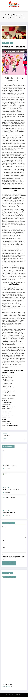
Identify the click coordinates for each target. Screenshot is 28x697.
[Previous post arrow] (24, 435)
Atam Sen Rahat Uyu (7, 411)
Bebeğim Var (8, 684)
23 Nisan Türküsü (6, 417)
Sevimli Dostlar (9, 577)
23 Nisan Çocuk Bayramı (8, 415)
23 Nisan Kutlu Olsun (7, 408)
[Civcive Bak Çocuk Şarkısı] (14, 456)
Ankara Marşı (6, 413)
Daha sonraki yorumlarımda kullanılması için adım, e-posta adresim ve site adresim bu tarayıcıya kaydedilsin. (13, 558)
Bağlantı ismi (5, 540)
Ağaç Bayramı (6, 440)
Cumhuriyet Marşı (6, 404)
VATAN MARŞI (6, 435)
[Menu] (13, 7)
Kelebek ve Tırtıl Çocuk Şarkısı (11, 489)
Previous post (5, 433)
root (5, 464)
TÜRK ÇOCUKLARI (7, 421)
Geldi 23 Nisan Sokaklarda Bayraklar (10, 425)
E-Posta (4, 547)
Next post (4, 438)
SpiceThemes (19, 694)
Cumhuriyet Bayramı (7, 402)
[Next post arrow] (24, 440)
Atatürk (4, 419)
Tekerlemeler (5, 42)
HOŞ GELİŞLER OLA (7, 423)
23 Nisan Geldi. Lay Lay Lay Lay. (9, 406)
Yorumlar (4, 526)
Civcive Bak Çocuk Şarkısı (10, 465)
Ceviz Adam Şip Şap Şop (9, 512)
